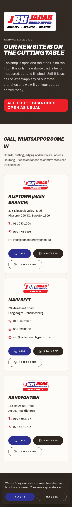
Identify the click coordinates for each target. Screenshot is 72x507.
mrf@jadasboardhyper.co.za (32, 337)
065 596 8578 (22, 329)
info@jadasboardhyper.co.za (32, 239)
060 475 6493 (22, 231)
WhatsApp (51, 253)
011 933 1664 (22, 223)
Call (22, 253)
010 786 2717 (22, 418)
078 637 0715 (22, 426)
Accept (20, 496)
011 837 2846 (22, 321)
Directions (28, 264)
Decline (51, 496)
